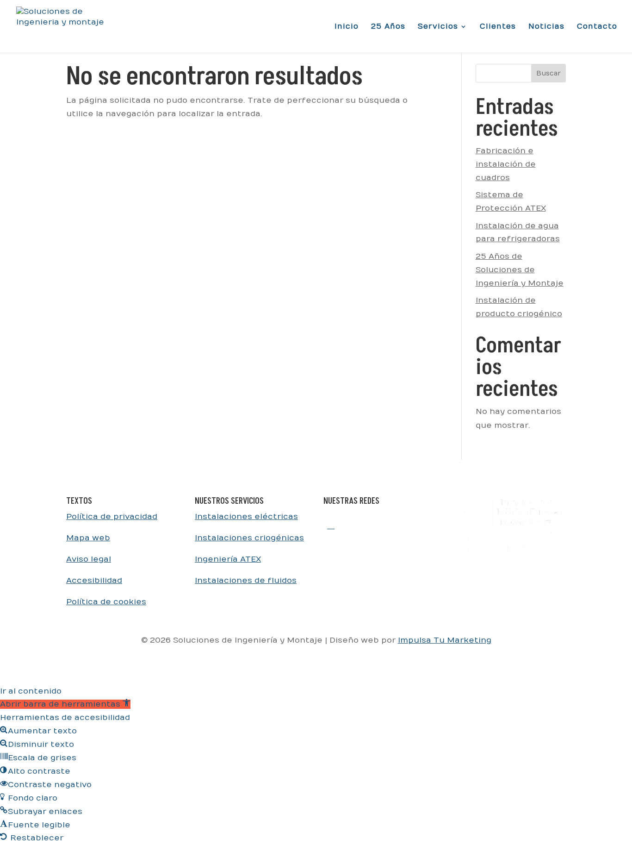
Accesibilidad (94, 580)
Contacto (597, 27)
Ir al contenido (31, 691)
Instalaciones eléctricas (246, 516)
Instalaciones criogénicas (249, 538)
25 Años (388, 27)
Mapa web (88, 538)
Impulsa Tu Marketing (444, 640)
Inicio (347, 27)
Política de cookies (106, 602)
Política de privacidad (111, 516)
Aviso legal (88, 559)
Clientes (498, 27)
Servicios (438, 27)
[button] (65, 704)
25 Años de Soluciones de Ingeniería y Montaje (520, 270)
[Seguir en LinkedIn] (330, 525)
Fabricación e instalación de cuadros (506, 164)
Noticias (546, 27)
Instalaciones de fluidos (246, 580)
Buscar (548, 73)
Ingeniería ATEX (228, 559)
